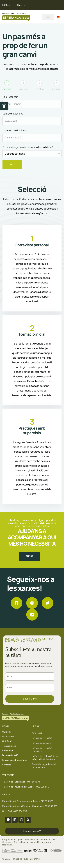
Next (12, 164)
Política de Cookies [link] (41, 742)
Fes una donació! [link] (32, 831)
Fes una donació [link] (10, 755)
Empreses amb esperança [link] (14, 760)
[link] (4, 106)
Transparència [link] (9, 745)
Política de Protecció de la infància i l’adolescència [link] (45, 758)
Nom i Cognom (10, 96)
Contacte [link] (6, 764)
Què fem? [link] (7, 741)
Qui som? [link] (6, 731)
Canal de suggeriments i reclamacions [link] (44, 766)
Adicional (56, 89)
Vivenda (23, 89)
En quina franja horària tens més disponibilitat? (27, 147)
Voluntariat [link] (7, 750)
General (6, 89)
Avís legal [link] (37, 732)
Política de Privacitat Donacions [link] (42, 749)
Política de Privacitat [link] (42, 737)
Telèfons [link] (6, 5)
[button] (48, 17)
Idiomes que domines (14, 130)
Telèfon (39, 89)
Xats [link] (19, 5)
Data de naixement (12, 113)
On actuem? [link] (8, 736)
